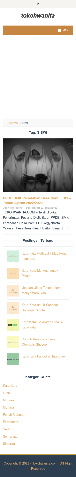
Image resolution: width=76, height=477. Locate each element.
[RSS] (38, 4)
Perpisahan (11, 421)
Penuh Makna (13, 414)
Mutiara (8, 407)
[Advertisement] (38, 79)
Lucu (6, 392)
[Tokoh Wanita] (38, 14)
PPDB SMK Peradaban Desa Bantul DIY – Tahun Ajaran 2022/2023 (37, 200)
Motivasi (9, 399)
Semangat (10, 436)
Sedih (7, 429)
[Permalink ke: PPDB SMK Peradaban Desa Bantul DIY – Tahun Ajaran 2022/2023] (38, 166)
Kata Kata (10, 385)
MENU (66, 30)
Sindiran (9, 443)
